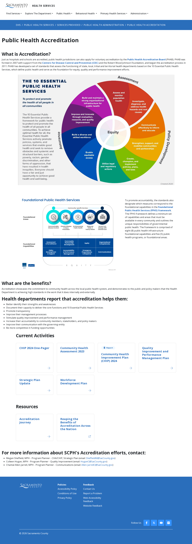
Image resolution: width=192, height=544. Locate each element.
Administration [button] (139, 13)
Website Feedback (92, 505)
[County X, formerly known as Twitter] (154, 523)
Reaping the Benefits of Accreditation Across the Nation (75, 424)
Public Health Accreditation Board (146, 59)
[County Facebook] (147, 523)
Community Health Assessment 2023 (74, 349)
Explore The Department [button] (38, 13)
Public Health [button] (63, 13)
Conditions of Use (67, 493)
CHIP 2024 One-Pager (34, 348)
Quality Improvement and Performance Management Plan (155, 353)
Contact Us (89, 488)
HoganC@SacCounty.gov (94, 461)
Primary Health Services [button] (113, 13)
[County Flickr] (168, 523)
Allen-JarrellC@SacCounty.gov (97, 464)
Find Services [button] (13, 13)
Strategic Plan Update (29, 381)
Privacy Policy (65, 497)
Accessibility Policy (67, 488)
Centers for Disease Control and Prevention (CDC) (70, 62)
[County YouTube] (161, 523)
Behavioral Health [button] (85, 13)
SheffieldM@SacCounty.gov (100, 458)
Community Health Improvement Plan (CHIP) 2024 (115, 357)
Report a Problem (92, 493)
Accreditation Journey (29, 420)
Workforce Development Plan (73, 381)
